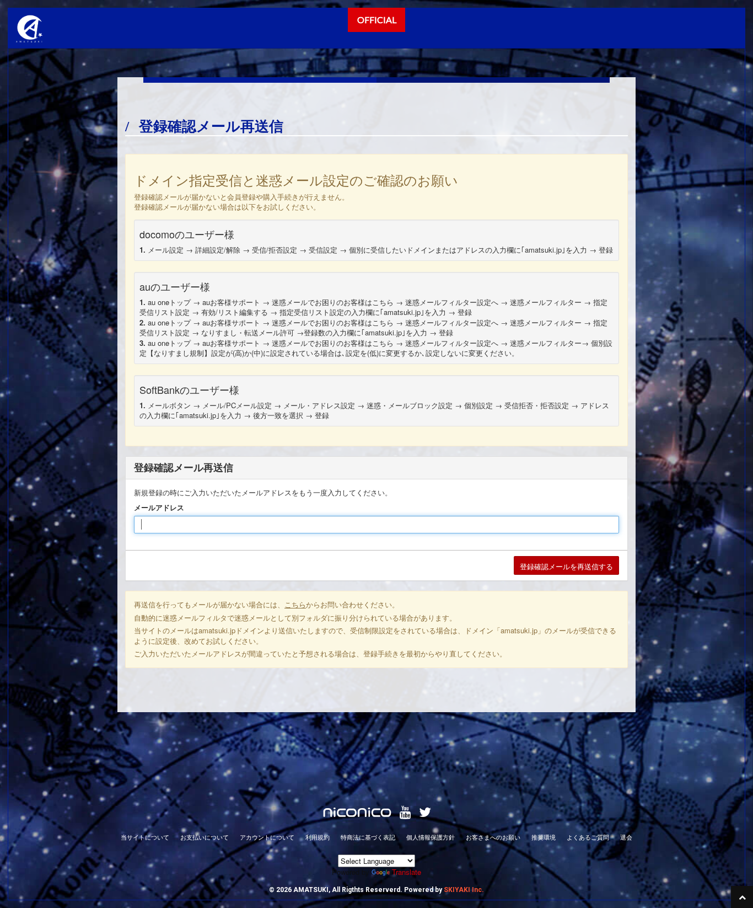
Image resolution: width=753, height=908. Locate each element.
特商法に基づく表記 (368, 836)
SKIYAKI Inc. (464, 890)
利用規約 (317, 836)
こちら (295, 604)
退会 (626, 836)
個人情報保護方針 (430, 836)
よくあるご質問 (588, 836)
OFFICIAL (376, 19)
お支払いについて (204, 836)
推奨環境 (543, 836)
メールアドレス (159, 507)
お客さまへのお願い (493, 836)
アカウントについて (267, 836)
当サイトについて (145, 836)
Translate (406, 872)
